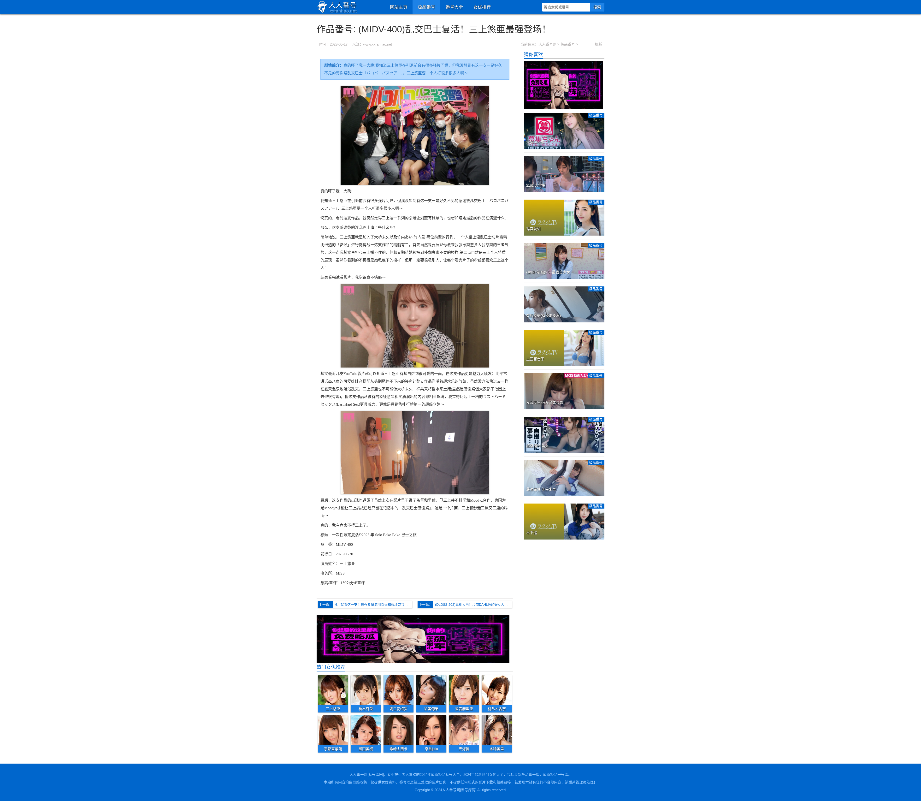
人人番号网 (547, 44)
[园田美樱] (366, 730)
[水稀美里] (497, 730)
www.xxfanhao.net (377, 44)
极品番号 (426, 7)
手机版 (596, 44)
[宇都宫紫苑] (333, 730)
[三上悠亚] (333, 690)
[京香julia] (431, 730)
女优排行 (482, 7)
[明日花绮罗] (398, 690)
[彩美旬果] (431, 690)
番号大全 (454, 7)
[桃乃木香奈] (497, 690)
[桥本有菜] (366, 690)
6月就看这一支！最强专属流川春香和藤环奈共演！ (373, 604)
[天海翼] (464, 730)
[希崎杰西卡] (398, 730)
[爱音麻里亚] (464, 690)
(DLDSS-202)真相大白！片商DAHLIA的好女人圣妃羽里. (473, 604)
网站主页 (398, 7)
